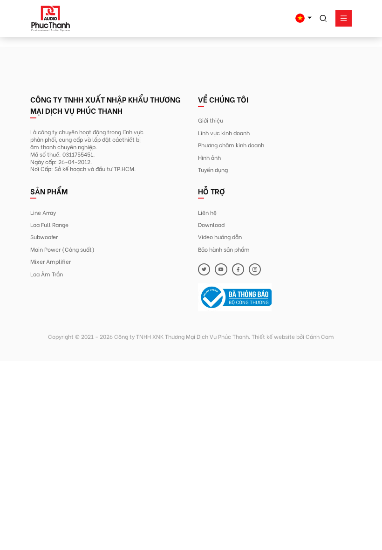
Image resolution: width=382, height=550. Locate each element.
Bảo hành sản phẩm (224, 249)
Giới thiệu (210, 120)
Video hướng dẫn (220, 236)
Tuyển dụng (213, 169)
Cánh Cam (320, 336)
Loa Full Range (49, 224)
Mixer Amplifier (50, 261)
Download (211, 224)
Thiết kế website (273, 336)
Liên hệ (207, 212)
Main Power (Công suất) (62, 249)
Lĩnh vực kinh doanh (224, 132)
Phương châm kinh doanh (231, 144)
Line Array (43, 212)
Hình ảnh (209, 157)
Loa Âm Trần (46, 273)
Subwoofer (44, 236)
